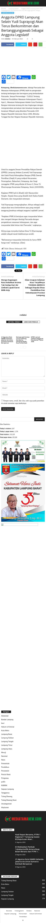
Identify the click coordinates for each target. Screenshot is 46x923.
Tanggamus (5, 793)
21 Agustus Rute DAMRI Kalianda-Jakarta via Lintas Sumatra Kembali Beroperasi (7, 340)
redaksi (7, 39)
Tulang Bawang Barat (8, 800)
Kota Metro (5, 730)
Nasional (4, 756)
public (3, 782)
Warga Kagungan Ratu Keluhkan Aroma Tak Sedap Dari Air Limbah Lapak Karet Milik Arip (11, 285)
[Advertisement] (23, 144)
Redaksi (29, 911)
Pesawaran (5, 771)
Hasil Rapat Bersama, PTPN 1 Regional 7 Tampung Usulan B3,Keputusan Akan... (27, 836)
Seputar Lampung (7, 789)
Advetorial (4, 716)
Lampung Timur (6, 745)
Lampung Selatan (14, 8)
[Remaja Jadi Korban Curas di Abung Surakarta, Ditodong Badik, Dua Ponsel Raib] (23, 331)
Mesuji (3, 752)
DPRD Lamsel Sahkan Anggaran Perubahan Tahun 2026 (37, 339)
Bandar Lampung (7, 719)
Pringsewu (5, 778)
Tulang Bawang (6, 796)
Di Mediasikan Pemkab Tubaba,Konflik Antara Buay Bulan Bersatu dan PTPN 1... (27, 849)
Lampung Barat (6, 734)
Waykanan (5, 807)
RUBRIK (4, 785)
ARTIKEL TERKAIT (14, 322)
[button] (42, 3)
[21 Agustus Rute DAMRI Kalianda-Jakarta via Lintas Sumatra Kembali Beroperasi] (8, 331)
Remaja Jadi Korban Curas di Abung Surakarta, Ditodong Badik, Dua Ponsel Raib (23, 340)
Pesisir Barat (5, 774)
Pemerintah (5, 763)
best (2, 723)
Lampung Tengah (7, 741)
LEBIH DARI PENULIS (31, 322)
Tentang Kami (19, 911)
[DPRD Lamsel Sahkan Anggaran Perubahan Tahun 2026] (38, 331)
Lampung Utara (6, 749)
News (3, 760)
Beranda (3, 8)
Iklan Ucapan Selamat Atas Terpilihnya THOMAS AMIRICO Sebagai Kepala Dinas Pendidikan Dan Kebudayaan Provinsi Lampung (35, 287)
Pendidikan (5, 767)
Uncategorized (6, 804)
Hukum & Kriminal (7, 727)
